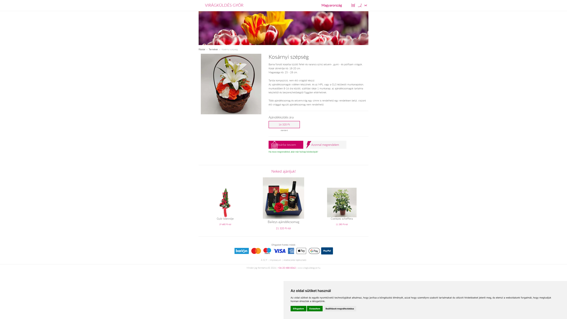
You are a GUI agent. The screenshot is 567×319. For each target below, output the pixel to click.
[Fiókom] (365, 5)
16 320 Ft (284, 124)
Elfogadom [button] (298, 308)
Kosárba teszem (286, 145)
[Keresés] (359, 5)
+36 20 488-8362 (287, 267)
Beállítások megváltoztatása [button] (340, 308)
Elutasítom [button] (314, 308)
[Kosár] (353, 5)
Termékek (213, 49)
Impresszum (275, 259)
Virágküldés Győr (224, 5)
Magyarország (331, 5)
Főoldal (202, 49)
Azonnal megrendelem (325, 145)
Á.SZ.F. (264, 259)
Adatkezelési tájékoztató (295, 259)
